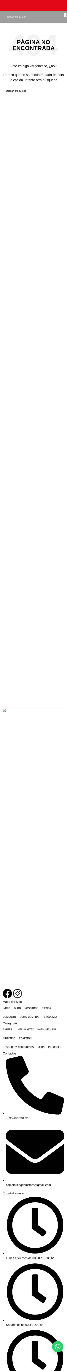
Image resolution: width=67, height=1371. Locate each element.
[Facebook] (7, 993)
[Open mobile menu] (4, 5)
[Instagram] (17, 993)
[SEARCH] (65, 15)
